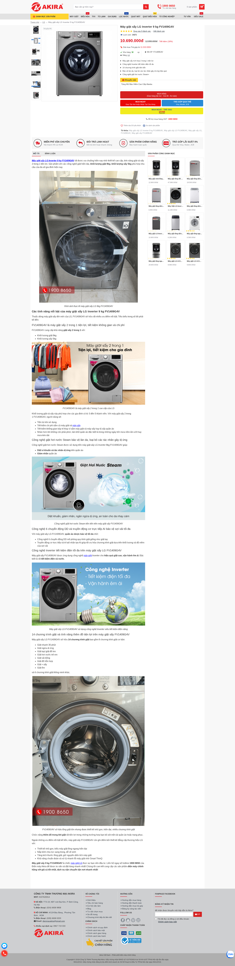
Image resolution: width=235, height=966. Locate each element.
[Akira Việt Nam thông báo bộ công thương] (131, 940)
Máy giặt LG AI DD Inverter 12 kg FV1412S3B (194, 261)
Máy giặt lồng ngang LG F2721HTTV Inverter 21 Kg (156, 261)
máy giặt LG (76, 863)
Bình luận (50, 153)
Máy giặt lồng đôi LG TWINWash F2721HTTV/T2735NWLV (175, 179)
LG (43, 22)
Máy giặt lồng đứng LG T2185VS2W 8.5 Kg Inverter (194, 206)
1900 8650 (172, 119)
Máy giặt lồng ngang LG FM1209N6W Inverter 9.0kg (194, 234)
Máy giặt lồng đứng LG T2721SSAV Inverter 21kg (194, 179)
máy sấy (76, 425)
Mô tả (36, 153)
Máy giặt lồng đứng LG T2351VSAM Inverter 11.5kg (156, 206)
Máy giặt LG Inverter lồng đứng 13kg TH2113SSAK (156, 234)
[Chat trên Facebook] (4, 946)
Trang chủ (34, 22)
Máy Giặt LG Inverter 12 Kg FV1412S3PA (175, 206)
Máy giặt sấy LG (195, 130)
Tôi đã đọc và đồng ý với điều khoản (173, 920)
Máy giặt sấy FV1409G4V (142, 133)
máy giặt (88, 555)
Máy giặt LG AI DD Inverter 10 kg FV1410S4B (175, 261)
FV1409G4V (126, 133)
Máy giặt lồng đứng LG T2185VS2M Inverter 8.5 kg (175, 234)
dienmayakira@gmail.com (54, 921)
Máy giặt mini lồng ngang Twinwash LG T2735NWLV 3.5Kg (156, 179)
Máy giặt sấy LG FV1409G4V (175, 130)
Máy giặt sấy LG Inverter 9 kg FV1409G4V (146, 130)
